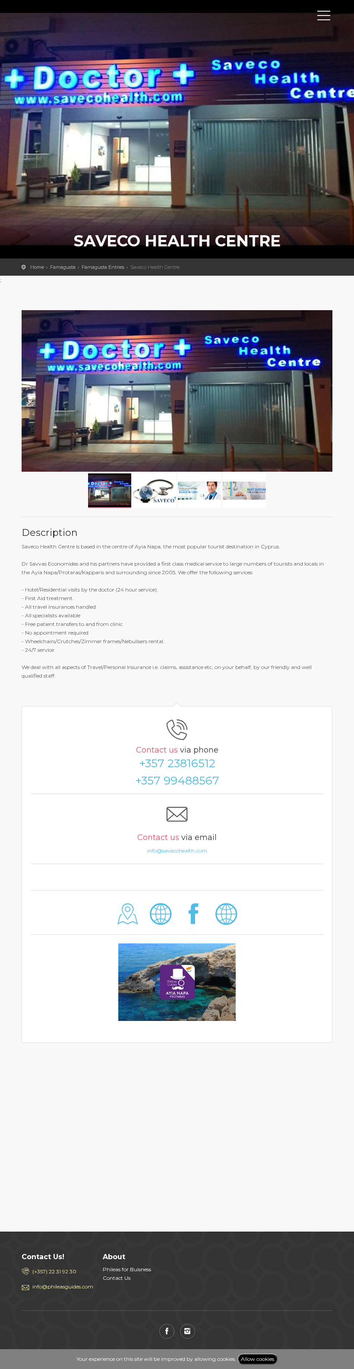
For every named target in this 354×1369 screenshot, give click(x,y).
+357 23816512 (177, 763)
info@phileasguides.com (61, 1286)
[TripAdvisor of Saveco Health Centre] (226, 920)
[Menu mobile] (323, 17)
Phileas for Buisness (127, 1269)
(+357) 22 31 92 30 (54, 1271)
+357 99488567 (177, 780)
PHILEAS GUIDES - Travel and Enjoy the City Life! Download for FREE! (60, 15)
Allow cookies (257, 1359)
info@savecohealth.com (177, 850)
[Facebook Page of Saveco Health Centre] (193, 920)
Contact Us (116, 1278)
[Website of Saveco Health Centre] (161, 920)
